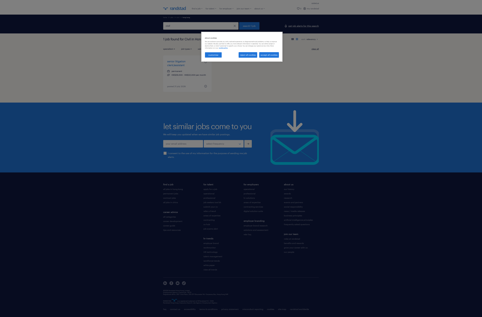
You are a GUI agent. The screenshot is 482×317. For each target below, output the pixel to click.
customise (213, 55)
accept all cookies (269, 55)
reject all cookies (248, 55)
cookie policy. (223, 48)
